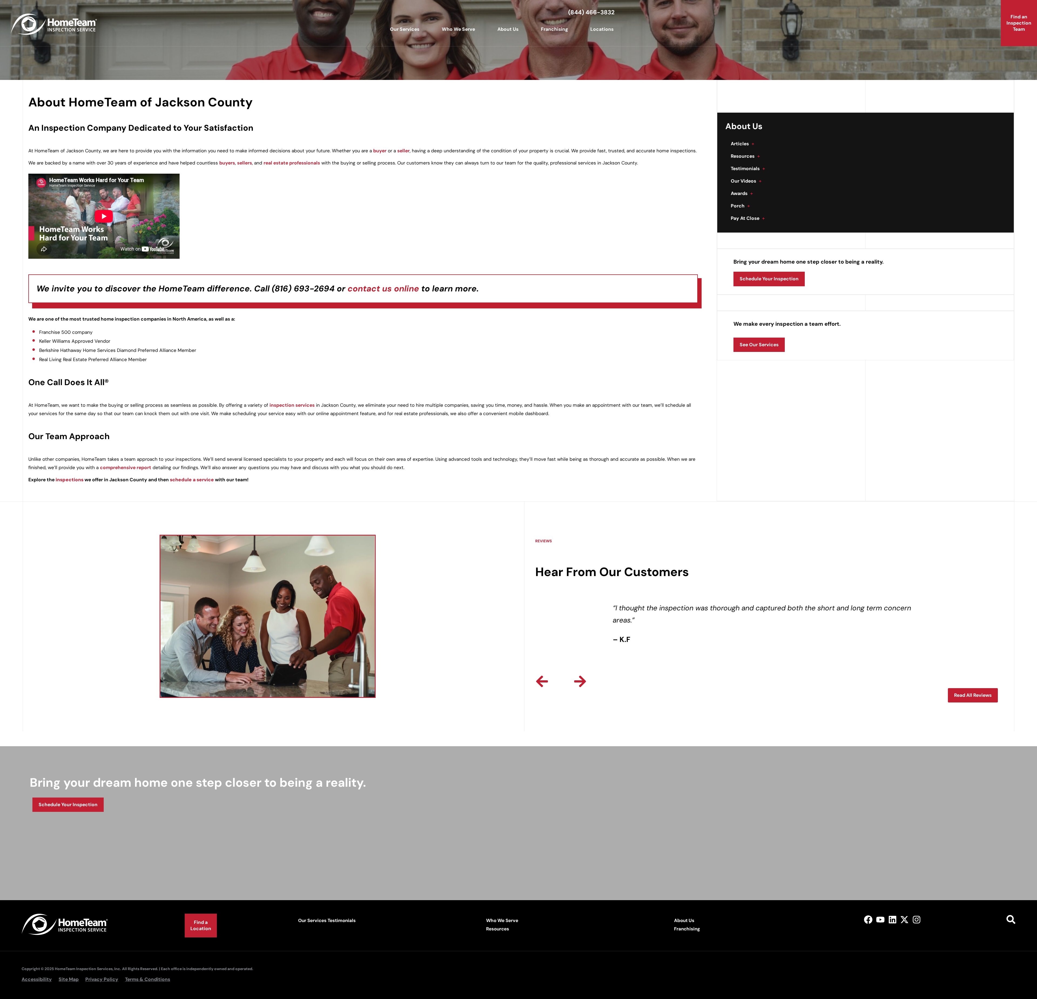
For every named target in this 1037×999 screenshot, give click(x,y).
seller (403, 151)
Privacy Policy (101, 979)
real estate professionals (292, 163)
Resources (745, 156)
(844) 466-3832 (591, 12)
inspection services (292, 405)
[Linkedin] (892, 920)
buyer (379, 151)
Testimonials (748, 168)
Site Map (69, 979)
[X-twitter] (904, 920)
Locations (602, 29)
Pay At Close (748, 218)
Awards (742, 193)
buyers (227, 163)
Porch (740, 206)
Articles (742, 144)
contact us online (383, 288)
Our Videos (746, 181)
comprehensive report (125, 467)
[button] (542, 681)
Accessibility (37, 979)
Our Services (404, 29)
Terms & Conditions (147, 979)
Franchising (554, 29)
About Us (507, 29)
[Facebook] (868, 920)
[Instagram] (917, 920)
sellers (244, 163)
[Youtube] (880, 920)
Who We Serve (458, 29)
